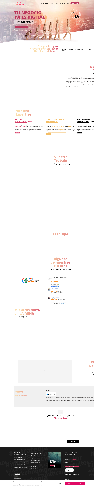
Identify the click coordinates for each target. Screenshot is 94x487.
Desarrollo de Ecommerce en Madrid (38, 455)
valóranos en (54, 286)
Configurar (59, 483)
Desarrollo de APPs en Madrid (36, 453)
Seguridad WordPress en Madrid (37, 458)
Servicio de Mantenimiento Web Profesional (37, 465)
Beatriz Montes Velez (55, 297)
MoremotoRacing (85, 184)
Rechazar (70, 483)
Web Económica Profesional (36, 468)
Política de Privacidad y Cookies (36, 485)
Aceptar (80, 483)
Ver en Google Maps (75, 455)
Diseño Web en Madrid (35, 460)
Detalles (20, 170)
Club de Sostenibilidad (68, 182)
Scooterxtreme (52, 196)
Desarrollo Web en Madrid (36, 462)
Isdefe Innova (68, 196)
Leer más (52, 351)
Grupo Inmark (52, 173)
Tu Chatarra (85, 173)
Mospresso (19, 195)
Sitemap (32, 471)
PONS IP (36, 174)
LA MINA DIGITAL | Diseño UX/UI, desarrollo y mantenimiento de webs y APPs (59, 279)
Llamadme (73, 441)
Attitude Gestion (20, 173)
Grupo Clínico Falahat (85, 195)
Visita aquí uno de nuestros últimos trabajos (57, 132)
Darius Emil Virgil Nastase (56, 288)
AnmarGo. (36, 196)
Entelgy (69, 173)
